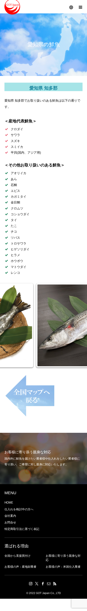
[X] (37, 583)
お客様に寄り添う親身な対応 (63, 558)
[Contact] (49, 583)
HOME (8, 502)
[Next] (78, 325)
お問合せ (10, 522)
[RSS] (55, 583)
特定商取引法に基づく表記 (21, 529)
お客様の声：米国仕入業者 (63, 566)
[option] (43, 458)
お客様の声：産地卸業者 (20, 566)
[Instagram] (31, 583)
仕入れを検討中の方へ (18, 509)
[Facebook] (43, 583)
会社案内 (10, 515)
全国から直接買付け (17, 555)
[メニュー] (80, 6)
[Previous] (9, 325)
